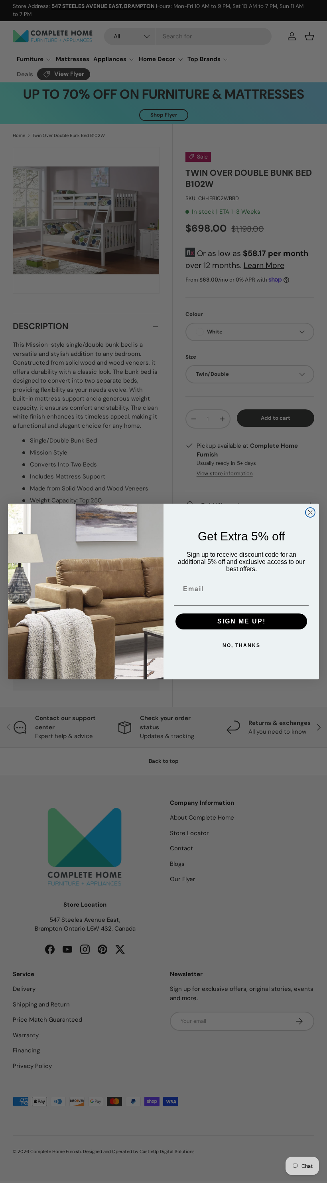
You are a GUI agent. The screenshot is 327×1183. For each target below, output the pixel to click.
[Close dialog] (310, 512)
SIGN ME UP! (241, 621)
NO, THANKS (241, 645)
